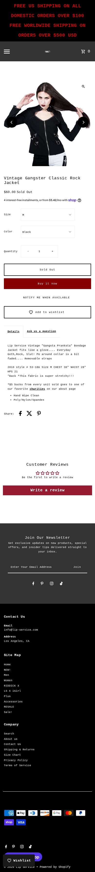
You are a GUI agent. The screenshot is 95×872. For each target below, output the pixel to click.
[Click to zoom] (83, 86)
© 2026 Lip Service (20, 867)
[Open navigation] (15, 51)
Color (8, 231)
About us (11, 739)
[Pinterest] (42, 584)
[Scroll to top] (84, 859)
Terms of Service (17, 765)
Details (13, 331)
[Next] (83, 122)
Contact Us (12, 744)
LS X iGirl (12, 690)
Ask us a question (41, 331)
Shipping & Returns (19, 749)
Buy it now (47, 283)
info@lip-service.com (21, 629)
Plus (7, 696)
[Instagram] (51, 584)
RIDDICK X (11, 685)
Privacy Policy (16, 760)
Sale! (8, 712)
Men (6, 675)
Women (8, 680)
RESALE (9, 706)
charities (37, 389)
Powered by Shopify (55, 867)
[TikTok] (61, 584)
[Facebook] (33, 584)
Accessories (13, 701)
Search (9, 733)
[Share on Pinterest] (39, 414)
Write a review (47, 490)
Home (7, 664)
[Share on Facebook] (20, 414)
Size (7, 214)
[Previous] (11, 122)
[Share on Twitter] (29, 414)
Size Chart (12, 755)
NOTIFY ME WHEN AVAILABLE (46, 297)
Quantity (11, 251)
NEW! (7, 669)
